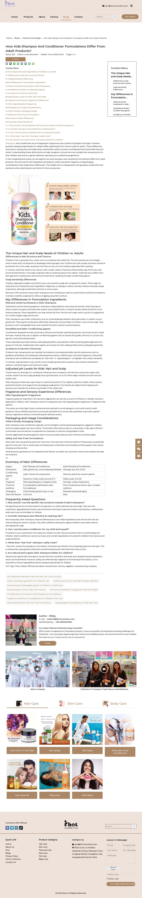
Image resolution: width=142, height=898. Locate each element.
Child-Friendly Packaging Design (22, 111)
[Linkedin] (12, 828)
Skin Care (43, 847)
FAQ (7, 850)
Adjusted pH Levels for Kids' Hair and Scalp (26, 97)
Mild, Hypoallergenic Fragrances (22, 104)
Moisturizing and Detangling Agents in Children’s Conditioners (35, 585)
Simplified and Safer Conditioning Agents (26, 90)
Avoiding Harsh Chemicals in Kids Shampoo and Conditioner (34, 594)
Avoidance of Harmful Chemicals (22, 93)
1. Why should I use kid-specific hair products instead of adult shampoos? (41, 125)
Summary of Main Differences (20, 118)
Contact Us (11, 862)
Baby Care (43, 859)
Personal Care (45, 850)
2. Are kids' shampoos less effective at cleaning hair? (31, 129)
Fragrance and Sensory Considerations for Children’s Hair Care (34, 598)
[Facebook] (7, 828)
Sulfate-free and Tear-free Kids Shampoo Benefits (75, 581)
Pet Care (43, 856)
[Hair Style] (87, 735)
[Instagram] (16, 828)
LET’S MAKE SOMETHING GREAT (122, 884)
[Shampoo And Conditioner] (120, 735)
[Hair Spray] (54, 735)
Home (8, 844)
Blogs (8, 853)
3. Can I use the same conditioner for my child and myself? (34, 133)
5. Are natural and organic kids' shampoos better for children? (35, 140)
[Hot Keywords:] (115, 17)
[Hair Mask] (87, 779)
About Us (10, 847)
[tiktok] (21, 828)
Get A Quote (130, 17)
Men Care (43, 853)
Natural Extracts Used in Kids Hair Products (26, 590)
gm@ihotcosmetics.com (117, 6)
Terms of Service (13, 859)
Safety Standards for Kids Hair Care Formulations (29, 603)
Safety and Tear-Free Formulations (23, 115)
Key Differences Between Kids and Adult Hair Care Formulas (34, 577)
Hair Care (43, 844)
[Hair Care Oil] (22, 779)
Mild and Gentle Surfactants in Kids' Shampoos (29, 86)
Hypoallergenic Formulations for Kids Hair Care (76, 603)
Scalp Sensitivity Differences (20, 79)
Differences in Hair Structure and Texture (26, 75)
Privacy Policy (12, 856)
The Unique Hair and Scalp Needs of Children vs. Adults (31, 72)
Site (74, 54)
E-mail (47, 643)
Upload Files (113, 867)
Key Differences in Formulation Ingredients (26, 82)
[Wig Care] (54, 779)
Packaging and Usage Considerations (24, 108)
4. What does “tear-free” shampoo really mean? (29, 136)
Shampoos (11, 143)
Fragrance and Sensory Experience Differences (28, 100)
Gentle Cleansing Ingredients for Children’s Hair (28, 581)
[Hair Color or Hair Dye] (22, 735)
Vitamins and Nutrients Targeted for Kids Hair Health (74, 590)
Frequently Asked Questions (20, 122)
